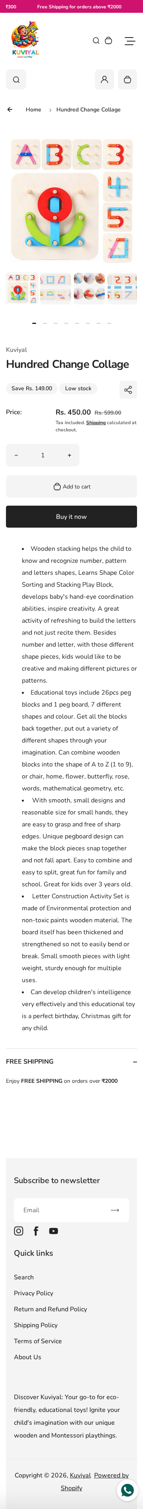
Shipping (96, 422)
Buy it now (71, 516)
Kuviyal (80, 1475)
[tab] (34, 323)
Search (24, 1277)
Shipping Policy (36, 1325)
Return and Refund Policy (50, 1309)
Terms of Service (38, 1341)
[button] (22, 288)
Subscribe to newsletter (57, 1180)
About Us (27, 1357)
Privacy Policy (33, 1293)
